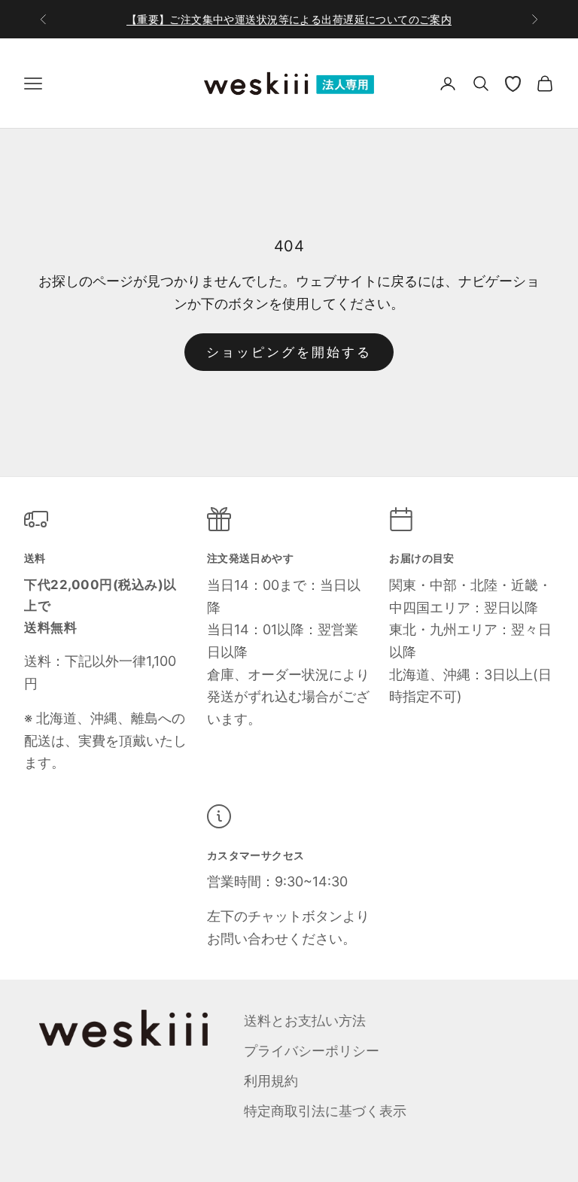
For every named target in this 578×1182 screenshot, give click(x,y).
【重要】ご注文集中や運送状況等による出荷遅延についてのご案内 (289, 19)
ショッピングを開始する (289, 352)
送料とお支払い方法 (305, 1021)
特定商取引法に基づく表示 (325, 1111)
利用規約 (271, 1081)
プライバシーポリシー (311, 1051)
